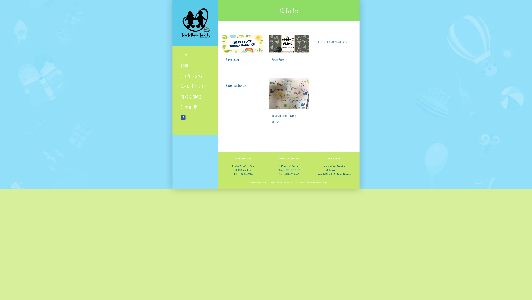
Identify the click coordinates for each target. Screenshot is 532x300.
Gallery (242, 44)
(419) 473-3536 (292, 170)
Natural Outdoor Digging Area (332, 42)
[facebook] (183, 117)
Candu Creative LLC (300, 183)
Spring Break (278, 60)
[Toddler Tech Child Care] (195, 9)
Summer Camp (232, 60)
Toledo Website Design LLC (320, 183)
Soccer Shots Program (236, 85)
